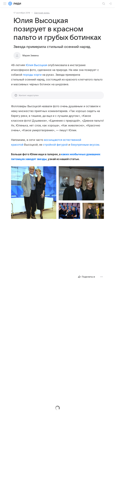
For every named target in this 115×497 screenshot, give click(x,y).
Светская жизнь (42, 13)
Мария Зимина (30, 55)
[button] (33, 192)
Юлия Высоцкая (36, 65)
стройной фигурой (55, 144)
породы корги (32, 74)
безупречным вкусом (85, 144)
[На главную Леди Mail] (16, 3)
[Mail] (10, 3)
